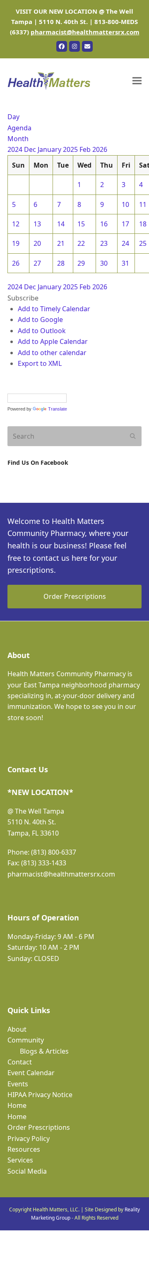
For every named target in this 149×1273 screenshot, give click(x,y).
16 (104, 223)
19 (15, 243)
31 (125, 263)
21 (61, 243)
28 (61, 263)
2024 (15, 149)
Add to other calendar (52, 352)
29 (81, 263)
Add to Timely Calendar (54, 308)
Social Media (27, 1171)
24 (125, 243)
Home (16, 1105)
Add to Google (40, 319)
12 (15, 223)
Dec (31, 149)
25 (143, 243)
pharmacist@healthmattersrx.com (85, 32)
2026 (99, 149)
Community (25, 1040)
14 (61, 223)
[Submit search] (133, 436)
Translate (57, 408)
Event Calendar (31, 1072)
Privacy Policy (28, 1138)
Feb (85, 149)
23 (104, 243)
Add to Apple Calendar (53, 341)
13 (37, 223)
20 (37, 243)
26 (15, 263)
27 (37, 263)
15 (81, 223)
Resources (23, 1149)
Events (17, 1083)
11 (143, 204)
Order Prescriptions (38, 1127)
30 (104, 263)
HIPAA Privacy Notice (39, 1094)
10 (125, 204)
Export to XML (40, 363)
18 (143, 223)
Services (20, 1160)
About (16, 1029)
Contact (19, 1061)
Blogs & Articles (44, 1051)
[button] (137, 80)
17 (125, 223)
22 (81, 243)
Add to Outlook (42, 330)
